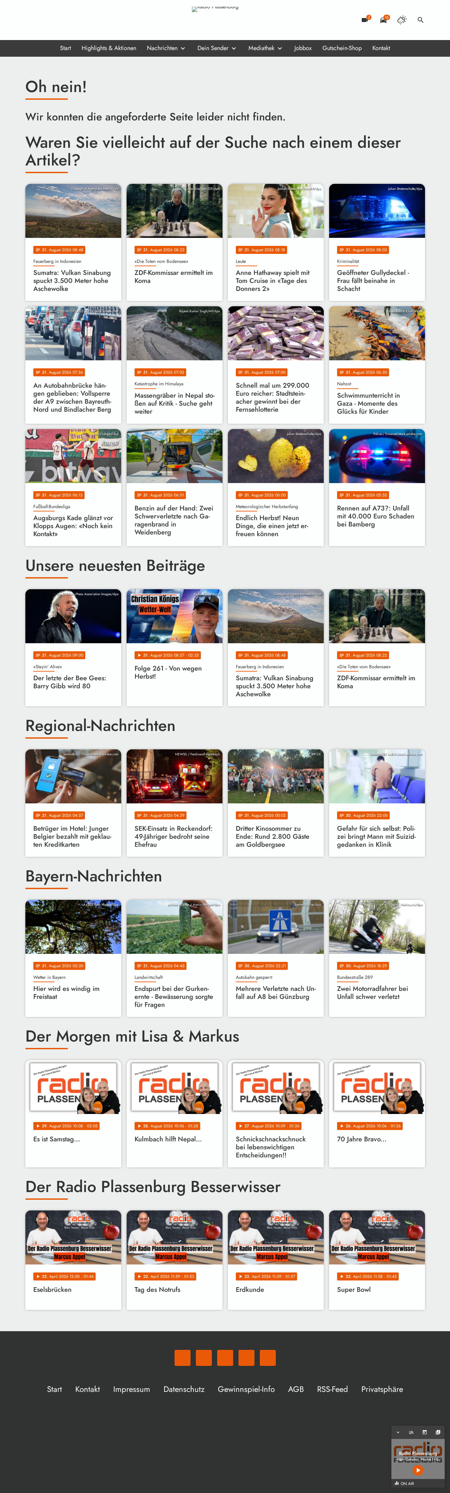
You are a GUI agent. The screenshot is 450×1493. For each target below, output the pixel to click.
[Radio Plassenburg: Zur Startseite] (225, 20)
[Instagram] (58, 20)
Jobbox (303, 48)
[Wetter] (402, 20)
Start (65, 48)
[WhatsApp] (32, 20)
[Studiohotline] (85, 20)
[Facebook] (45, 20)
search (421, 20)
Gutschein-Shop (342, 48)
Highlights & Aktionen (109, 48)
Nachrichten (162, 48)
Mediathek (261, 48)
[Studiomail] (72, 20)
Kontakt (381, 48)
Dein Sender (213, 48)
